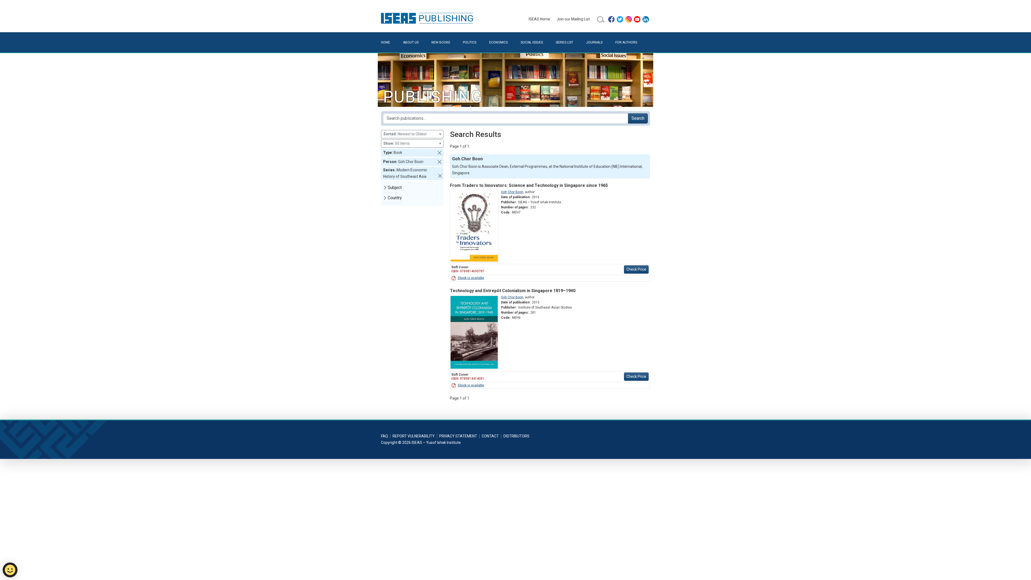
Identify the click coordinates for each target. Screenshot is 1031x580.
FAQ (384, 436)
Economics (498, 42)
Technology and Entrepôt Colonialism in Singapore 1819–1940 (512, 290)
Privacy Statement (458, 436)
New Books (440, 42)
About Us (411, 42)
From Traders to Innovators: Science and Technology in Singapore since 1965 (529, 185)
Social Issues (532, 42)
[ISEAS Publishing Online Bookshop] (428, 18)
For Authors (626, 42)
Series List (564, 42)
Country (395, 197)
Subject (395, 187)
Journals (594, 42)
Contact (490, 436)
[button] (439, 153)
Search (637, 118)
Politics (469, 42)
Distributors (516, 436)
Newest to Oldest (412, 134)
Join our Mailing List (573, 19)
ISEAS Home (539, 19)
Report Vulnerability (414, 436)
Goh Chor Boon (512, 192)
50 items (412, 143)
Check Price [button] (636, 269)
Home (385, 42)
